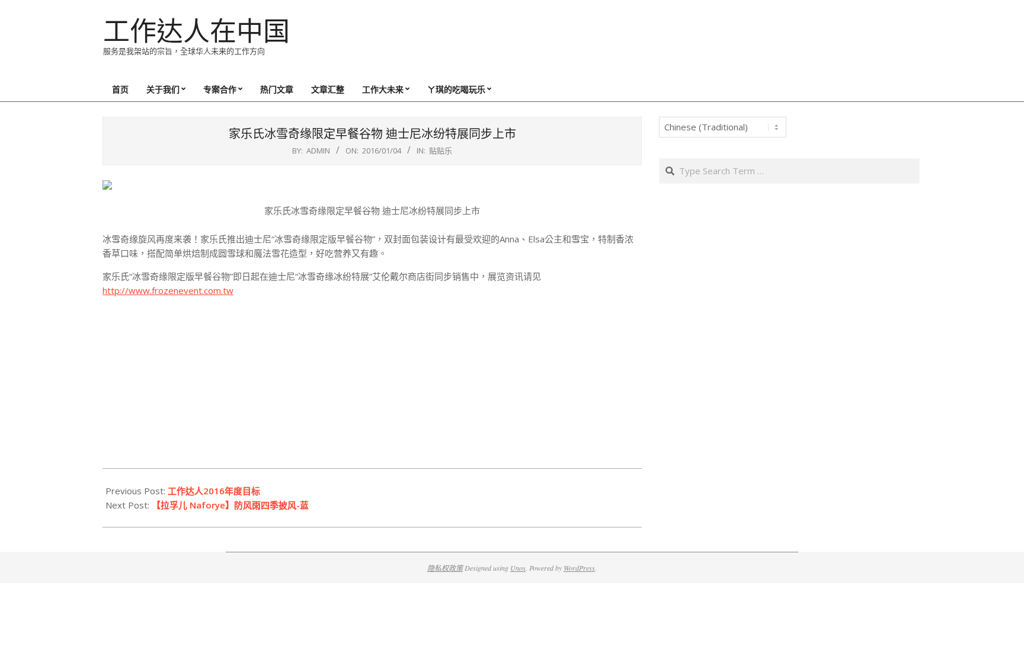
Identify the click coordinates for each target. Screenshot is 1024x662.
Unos (518, 568)
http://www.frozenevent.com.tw (168, 290)
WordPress (579, 568)
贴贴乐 (440, 150)
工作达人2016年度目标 (214, 491)
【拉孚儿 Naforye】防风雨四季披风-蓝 (230, 505)
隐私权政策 (445, 568)
